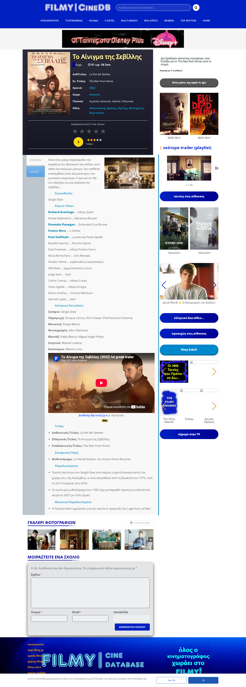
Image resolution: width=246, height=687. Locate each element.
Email (76, 612)
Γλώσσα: (78, 101)
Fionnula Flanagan (61, 224)
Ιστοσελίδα (120, 612)
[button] (216, 169)
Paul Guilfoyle (58, 237)
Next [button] (150, 539)
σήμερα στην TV (189, 434)
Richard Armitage (61, 212)
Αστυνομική (97, 108)
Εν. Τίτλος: (79, 81)
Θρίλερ (122, 108)
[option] (42, 539)
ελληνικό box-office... (189, 318)
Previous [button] (30, 539)
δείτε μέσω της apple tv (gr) (189, 82)
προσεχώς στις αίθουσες (189, 333)
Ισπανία (94, 94)
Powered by (165, 71)
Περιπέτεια (96, 112)
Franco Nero (57, 231)
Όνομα (36, 612)
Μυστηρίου (136, 108)
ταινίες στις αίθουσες (189, 196)
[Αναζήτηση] (196, 7)
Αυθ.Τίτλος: (80, 74)
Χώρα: (76, 94)
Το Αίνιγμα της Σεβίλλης (107, 57)
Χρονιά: (77, 87)
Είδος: (76, 108)
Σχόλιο (36, 574)
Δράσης (111, 108)
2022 (92, 87)
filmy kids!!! (189, 349)
